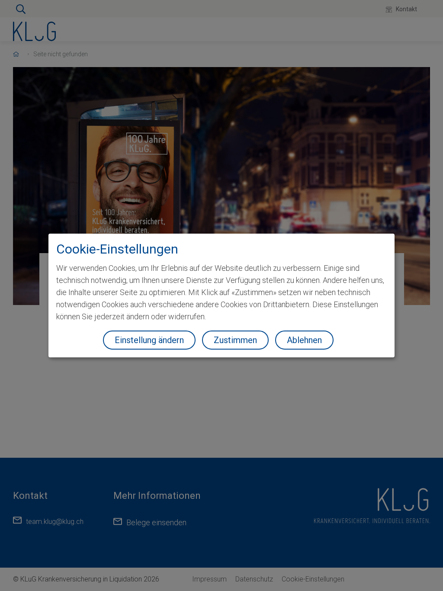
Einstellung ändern (149, 340)
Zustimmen (235, 340)
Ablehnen (304, 340)
